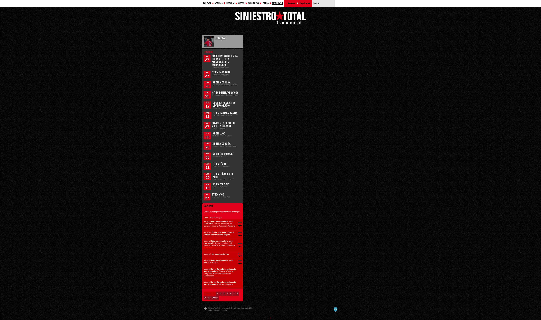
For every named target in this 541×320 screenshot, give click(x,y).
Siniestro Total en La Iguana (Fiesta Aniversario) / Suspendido (219, 273)
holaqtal (207, 221)
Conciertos (253, 3)
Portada (207, 3)
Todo (206, 218)
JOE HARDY (213, 263)
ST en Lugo (218, 133)
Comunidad (277, 3)
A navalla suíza (335, 309)
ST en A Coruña (221, 82)
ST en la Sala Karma (225, 113)
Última (215, 298)
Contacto (217, 310)
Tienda (266, 3)
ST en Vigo (218, 194)
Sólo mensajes (216, 218)
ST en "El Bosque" (223, 154)
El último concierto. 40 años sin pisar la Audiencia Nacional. (220, 225)
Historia (230, 3)
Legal (210, 310)
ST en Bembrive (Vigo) (225, 92)
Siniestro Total (270, 18)
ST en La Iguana (221, 72)
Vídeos (241, 3)
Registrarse (305, 3)
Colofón (224, 310)
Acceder (291, 3)
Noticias (219, 3)
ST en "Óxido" (220, 164)
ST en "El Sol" (221, 184)
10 (209, 298)
